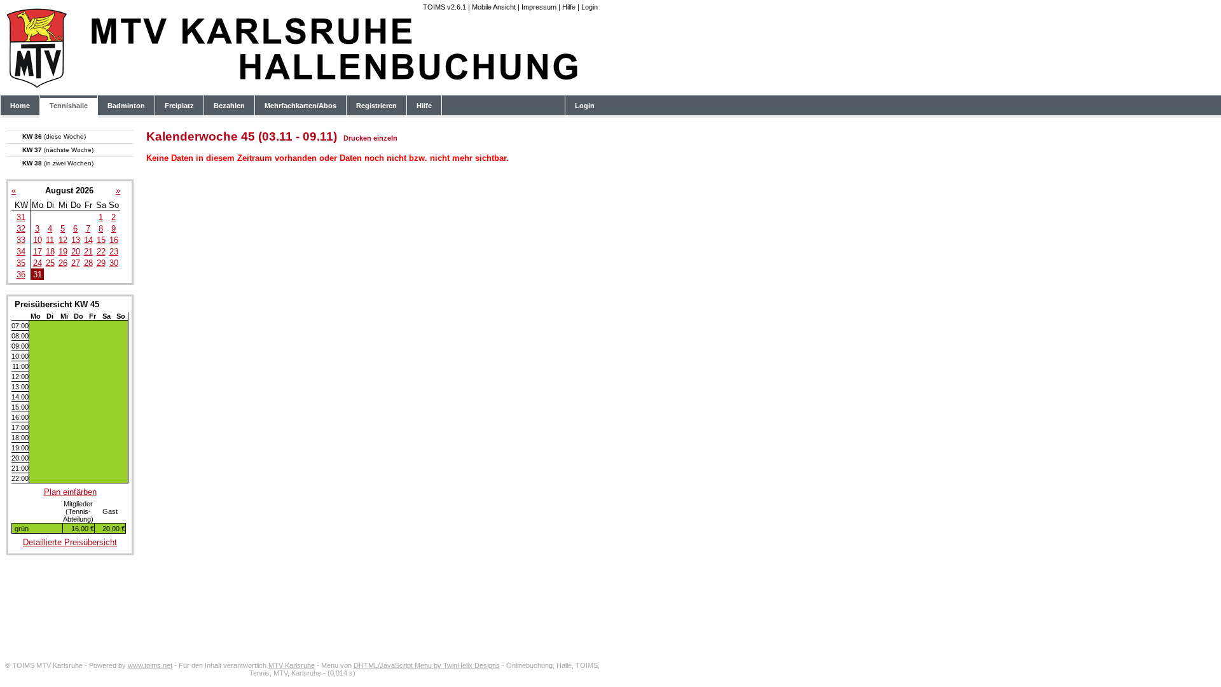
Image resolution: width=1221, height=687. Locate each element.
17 (37, 251)
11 (50, 240)
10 (37, 240)
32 (21, 228)
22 (101, 251)
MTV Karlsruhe (291, 665)
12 (63, 240)
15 (101, 240)
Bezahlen (229, 105)
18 (50, 251)
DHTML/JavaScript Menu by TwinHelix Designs (427, 665)
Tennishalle (69, 105)
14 (88, 240)
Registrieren (376, 105)
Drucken (357, 138)
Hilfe (569, 7)
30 (113, 263)
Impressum (538, 7)
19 (63, 251)
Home (20, 105)
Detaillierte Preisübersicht (70, 542)
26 (63, 263)
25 (50, 263)
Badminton (126, 105)
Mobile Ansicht (494, 7)
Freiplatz (179, 105)
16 (113, 240)
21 (88, 251)
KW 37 (57, 149)
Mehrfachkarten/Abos (300, 105)
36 (21, 274)
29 (101, 263)
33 (21, 240)
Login (589, 7)
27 (75, 263)
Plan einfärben (70, 492)
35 (21, 263)
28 (88, 263)
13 (75, 240)
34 (21, 251)
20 (75, 251)
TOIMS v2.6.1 (444, 7)
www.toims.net (150, 665)
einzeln (385, 138)
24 (37, 263)
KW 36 (54, 136)
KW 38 (57, 163)
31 (21, 217)
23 (113, 251)
